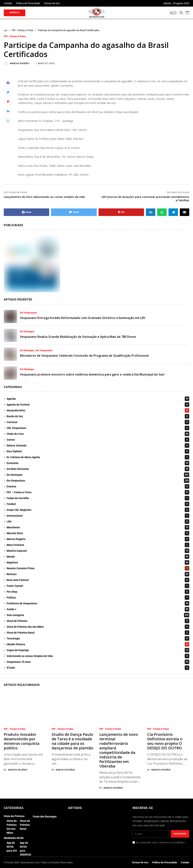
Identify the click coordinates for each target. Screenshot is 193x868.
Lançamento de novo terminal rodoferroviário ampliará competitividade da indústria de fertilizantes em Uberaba (118, 750)
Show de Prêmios (97, 620)
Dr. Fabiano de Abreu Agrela (97, 457)
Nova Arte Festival (97, 579)
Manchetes (97, 527)
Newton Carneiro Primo (97, 568)
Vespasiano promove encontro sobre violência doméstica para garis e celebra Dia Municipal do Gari (92, 374)
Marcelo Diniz (97, 533)
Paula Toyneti (97, 585)
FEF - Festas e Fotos (22, 30)
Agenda (97, 398)
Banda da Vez (97, 416)
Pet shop (97, 591)
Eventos (97, 486)
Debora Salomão (97, 445)
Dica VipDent (97, 451)
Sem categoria (97, 615)
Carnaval (97, 422)
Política (97, 597)
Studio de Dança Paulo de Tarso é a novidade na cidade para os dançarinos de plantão (72, 741)
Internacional (97, 515)
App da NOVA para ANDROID (25, 848)
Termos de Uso (140, 862)
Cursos (97, 439)
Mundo (97, 556)
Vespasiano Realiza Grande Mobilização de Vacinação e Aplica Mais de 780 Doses (78, 337)
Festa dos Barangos (45, 816)
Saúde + (97, 609)
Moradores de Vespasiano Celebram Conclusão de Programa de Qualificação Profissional (84, 355)
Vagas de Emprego (97, 650)
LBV (97, 521)
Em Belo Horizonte (97, 468)
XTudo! (97, 667)
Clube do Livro (97, 433)
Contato (185, 862)
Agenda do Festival (97, 404)
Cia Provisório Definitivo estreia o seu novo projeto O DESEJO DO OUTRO (164, 741)
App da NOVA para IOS (12, 846)
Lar (5, 30)
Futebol (97, 503)
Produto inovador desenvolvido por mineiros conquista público (21, 741)
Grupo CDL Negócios (97, 509)
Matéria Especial (97, 550)
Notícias (97, 574)
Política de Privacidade (164, 862)
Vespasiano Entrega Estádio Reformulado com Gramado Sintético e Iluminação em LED (82, 318)
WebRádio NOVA (14, 838)
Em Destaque (27, 331)
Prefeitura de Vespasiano (97, 603)
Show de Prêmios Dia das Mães (97, 626)
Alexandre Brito (97, 410)
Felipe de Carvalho (97, 498)
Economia (97, 463)
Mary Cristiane (97, 544)
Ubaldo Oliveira (97, 644)
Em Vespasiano (28, 312)
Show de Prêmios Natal (97, 632)
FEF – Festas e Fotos (97, 492)
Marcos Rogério (19, 63)
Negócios (97, 562)
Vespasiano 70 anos (97, 661)
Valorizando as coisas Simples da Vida (97, 656)
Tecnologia (97, 638)
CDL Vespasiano (97, 427)
